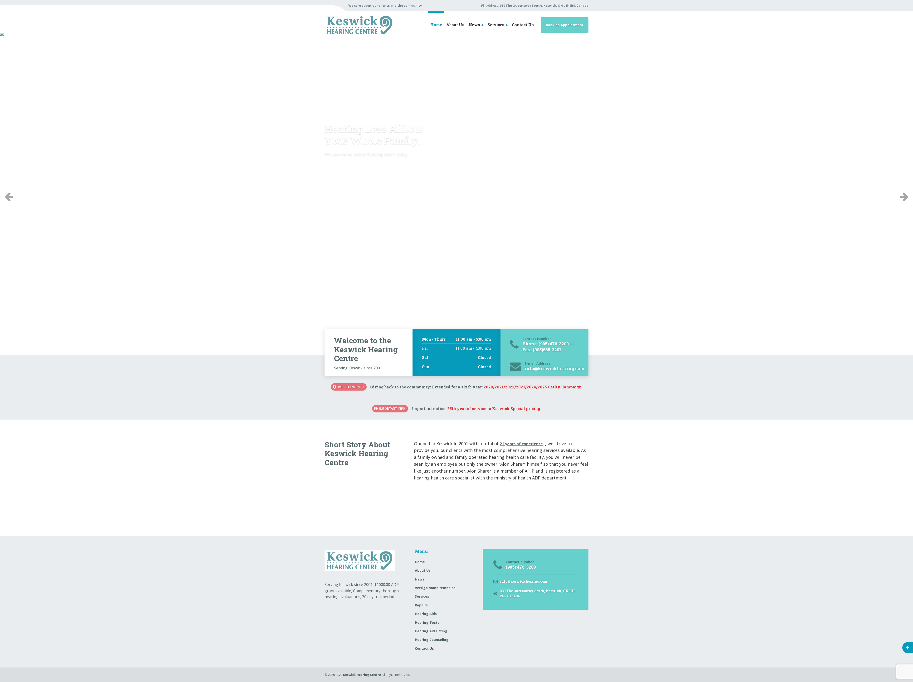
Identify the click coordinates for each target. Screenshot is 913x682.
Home (436, 24)
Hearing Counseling (431, 639)
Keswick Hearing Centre (362, 674)
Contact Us (523, 24)
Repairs (421, 605)
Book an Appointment (564, 25)
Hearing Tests (427, 622)
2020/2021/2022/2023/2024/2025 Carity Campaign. (533, 386)
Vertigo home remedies (435, 587)
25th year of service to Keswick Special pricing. (494, 408)
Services (496, 24)
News (474, 24)
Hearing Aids (426, 613)
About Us (455, 24)
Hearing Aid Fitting (431, 631)
